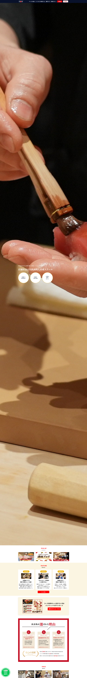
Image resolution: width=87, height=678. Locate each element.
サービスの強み (32, 1)
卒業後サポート (53, 1)
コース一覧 (37, 1)
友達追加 (59, 1)
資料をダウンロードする (54, 609)
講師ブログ (48, 1)
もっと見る (43, 592)
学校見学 (65, 1)
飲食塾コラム (42, 1)
